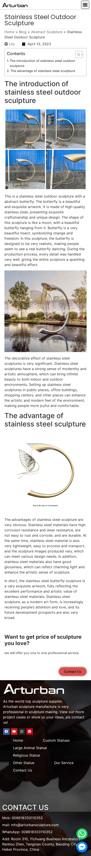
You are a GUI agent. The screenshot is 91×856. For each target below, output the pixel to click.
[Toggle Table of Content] (77, 54)
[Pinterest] (29, 731)
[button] (85, 5)
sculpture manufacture (38, 706)
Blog (23, 32)
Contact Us (22, 770)
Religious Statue (26, 755)
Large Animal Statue (30, 748)
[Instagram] (22, 731)
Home (9, 32)
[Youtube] (14, 731)
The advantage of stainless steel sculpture (42, 71)
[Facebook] (6, 731)
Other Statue (23, 763)
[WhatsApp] (81, 833)
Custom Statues (56, 740)
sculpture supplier (47, 701)
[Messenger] (81, 847)
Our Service (64, 763)
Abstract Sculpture (47, 32)
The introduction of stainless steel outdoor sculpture (42, 63)
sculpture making (43, 712)
